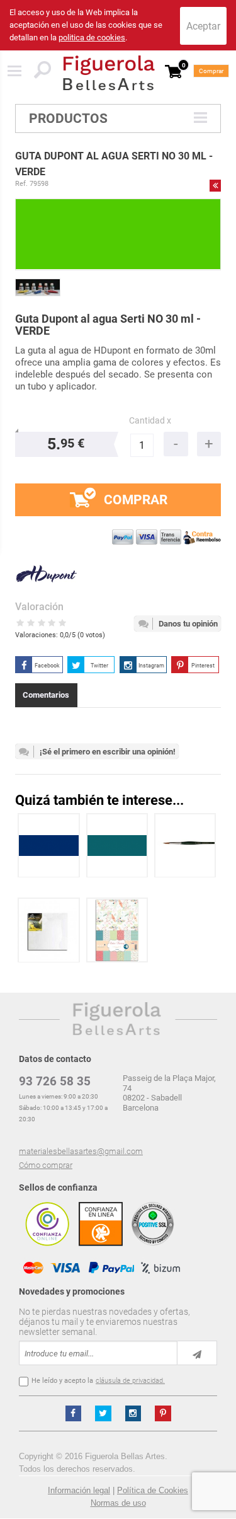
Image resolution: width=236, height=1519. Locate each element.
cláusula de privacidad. (130, 1381)
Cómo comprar (45, 1165)
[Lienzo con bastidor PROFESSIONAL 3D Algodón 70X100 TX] (49, 930)
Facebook (47, 665)
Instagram (151, 665)
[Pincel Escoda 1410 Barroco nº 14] (185, 845)
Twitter (99, 665)
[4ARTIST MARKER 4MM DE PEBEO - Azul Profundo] (49, 845)
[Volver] (215, 185)
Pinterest (203, 665)
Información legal (79, 1490)
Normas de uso (118, 1503)
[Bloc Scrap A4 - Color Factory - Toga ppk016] (117, 930)
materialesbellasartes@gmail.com (81, 1151)
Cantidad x (150, 420)
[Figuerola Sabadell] (109, 72)
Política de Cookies (152, 1490)
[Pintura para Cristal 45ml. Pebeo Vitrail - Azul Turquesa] (117, 845)
